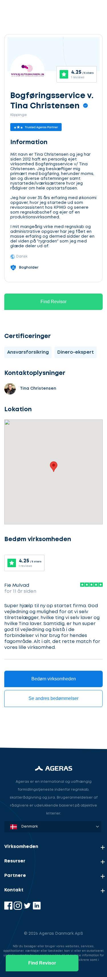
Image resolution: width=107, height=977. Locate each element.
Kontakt (13, 890)
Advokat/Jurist (25, 723)
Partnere (15, 875)
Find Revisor (53, 301)
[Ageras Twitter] (28, 908)
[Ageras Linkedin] (37, 908)
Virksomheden (21, 847)
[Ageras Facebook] (9, 908)
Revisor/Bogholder (30, 697)
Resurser (14, 861)
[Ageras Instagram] (18, 908)
